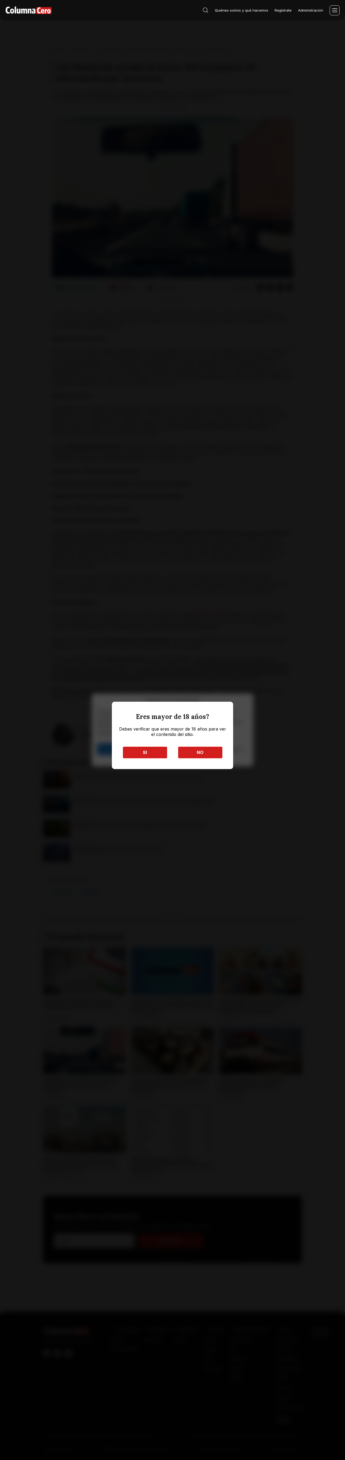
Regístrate (283, 10)
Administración (310, 10)
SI (145, 752)
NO (200, 752)
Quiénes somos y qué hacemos (241, 10)
